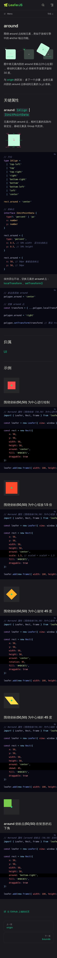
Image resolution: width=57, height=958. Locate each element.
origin (10, 79)
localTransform (13, 283)
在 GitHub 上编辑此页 (18, 911)
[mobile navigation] (52, 5)
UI (5, 352)
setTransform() (34, 283)
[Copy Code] (52, 157)
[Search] (43, 5)
